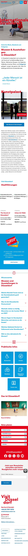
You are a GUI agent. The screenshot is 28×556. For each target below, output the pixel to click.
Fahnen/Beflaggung (21, 541)
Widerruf (5, 530)
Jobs (2, 536)
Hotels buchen (6, 430)
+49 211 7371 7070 (7, 509)
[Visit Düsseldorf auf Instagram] (9, 455)
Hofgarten (22, 64)
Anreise (4, 444)
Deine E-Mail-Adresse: (7, 474)
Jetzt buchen (14, 262)
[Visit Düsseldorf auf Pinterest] (18, 455)
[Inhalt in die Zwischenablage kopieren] (12, 195)
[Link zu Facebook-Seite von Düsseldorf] (5, 455)
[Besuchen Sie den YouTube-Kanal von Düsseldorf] (22, 455)
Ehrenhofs (11, 136)
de (17, 2)
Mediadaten (18, 543)
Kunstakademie (12, 139)
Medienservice (6, 538)
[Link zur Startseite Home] (6, 2)
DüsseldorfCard (6, 437)
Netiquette (18, 538)
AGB (16, 536)
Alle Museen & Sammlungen (14, 124)
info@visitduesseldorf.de (8, 511)
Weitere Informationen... (8, 522)
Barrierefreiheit (20, 533)
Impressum (4, 540)
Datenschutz (5, 543)
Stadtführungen (6, 433)
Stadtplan (5, 440)
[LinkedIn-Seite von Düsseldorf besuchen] (14, 455)
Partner (3, 533)
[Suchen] (22, 2)
